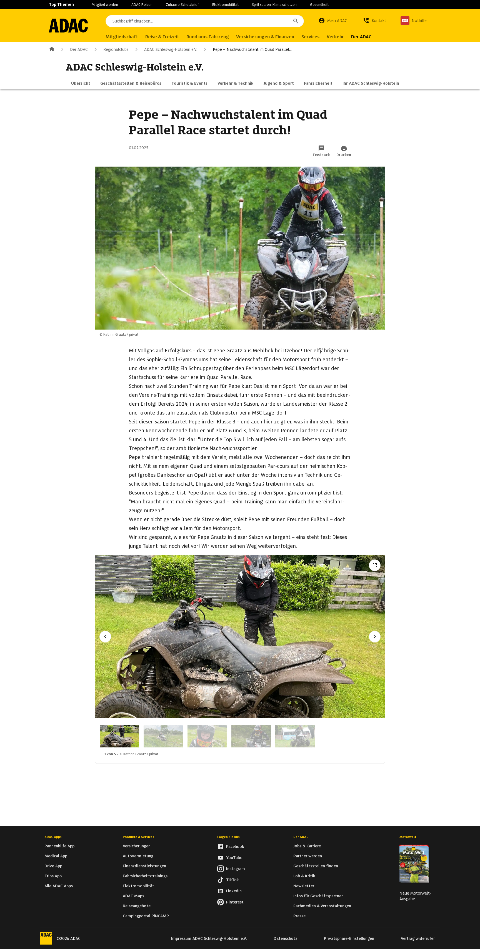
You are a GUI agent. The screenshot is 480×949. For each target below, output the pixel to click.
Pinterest (235, 902)
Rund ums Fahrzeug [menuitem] (207, 37)
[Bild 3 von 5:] (207, 736)
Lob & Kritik (304, 875)
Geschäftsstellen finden (315, 865)
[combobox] (205, 21)
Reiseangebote (137, 905)
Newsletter (303, 885)
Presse (299, 915)
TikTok (232, 879)
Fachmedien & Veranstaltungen (322, 905)
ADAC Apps (53, 837)
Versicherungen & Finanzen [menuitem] (265, 37)
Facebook (235, 846)
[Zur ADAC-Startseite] (68, 25)
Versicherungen (137, 845)
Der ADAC (79, 49)
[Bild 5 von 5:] (295, 736)
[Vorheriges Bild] (105, 636)
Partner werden (307, 855)
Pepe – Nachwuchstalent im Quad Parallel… (252, 49)
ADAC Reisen (141, 4)
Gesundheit (319, 4)
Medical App (55, 855)
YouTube (234, 857)
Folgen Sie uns (228, 837)
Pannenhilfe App (59, 845)
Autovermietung (138, 855)
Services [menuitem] (310, 37)
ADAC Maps (133, 895)
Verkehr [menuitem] (335, 37)
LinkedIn (234, 890)
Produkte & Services (138, 837)
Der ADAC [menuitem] (361, 37)
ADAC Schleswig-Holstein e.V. (170, 49)
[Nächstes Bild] (375, 636)
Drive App (53, 865)
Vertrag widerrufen (418, 938)
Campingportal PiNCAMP (146, 915)
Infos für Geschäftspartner (318, 895)
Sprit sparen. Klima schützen (274, 4)
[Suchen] (296, 21)
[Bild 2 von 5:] (163, 736)
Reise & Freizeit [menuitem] (162, 37)
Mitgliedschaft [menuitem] (122, 37)
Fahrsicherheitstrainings (145, 875)
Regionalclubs (116, 49)
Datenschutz (285, 938)
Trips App (53, 875)
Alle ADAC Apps (58, 885)
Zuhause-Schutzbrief (182, 4)
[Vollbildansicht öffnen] (375, 565)
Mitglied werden (105, 4)
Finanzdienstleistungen (144, 865)
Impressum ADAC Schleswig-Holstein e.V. (209, 938)
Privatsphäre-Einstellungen (349, 938)
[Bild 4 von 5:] (251, 736)
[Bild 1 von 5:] (119, 736)
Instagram (235, 868)
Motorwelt (407, 837)
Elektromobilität (225, 4)
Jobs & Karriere (307, 845)
